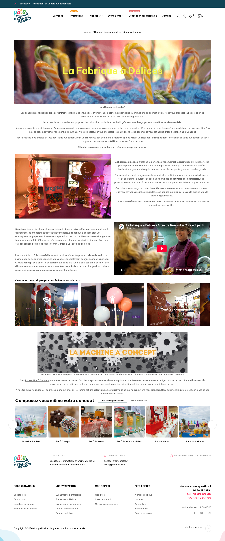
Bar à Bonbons (162, 441)
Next (212, 424)
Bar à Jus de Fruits (195, 441)
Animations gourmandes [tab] (112, 400)
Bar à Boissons (96, 441)
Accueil (88, 32)
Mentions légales (193, 527)
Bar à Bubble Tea (31, 441)
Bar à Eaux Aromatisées (129, 441)
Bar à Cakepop (63, 441)
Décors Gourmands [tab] (138, 400)
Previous (12, 424)
